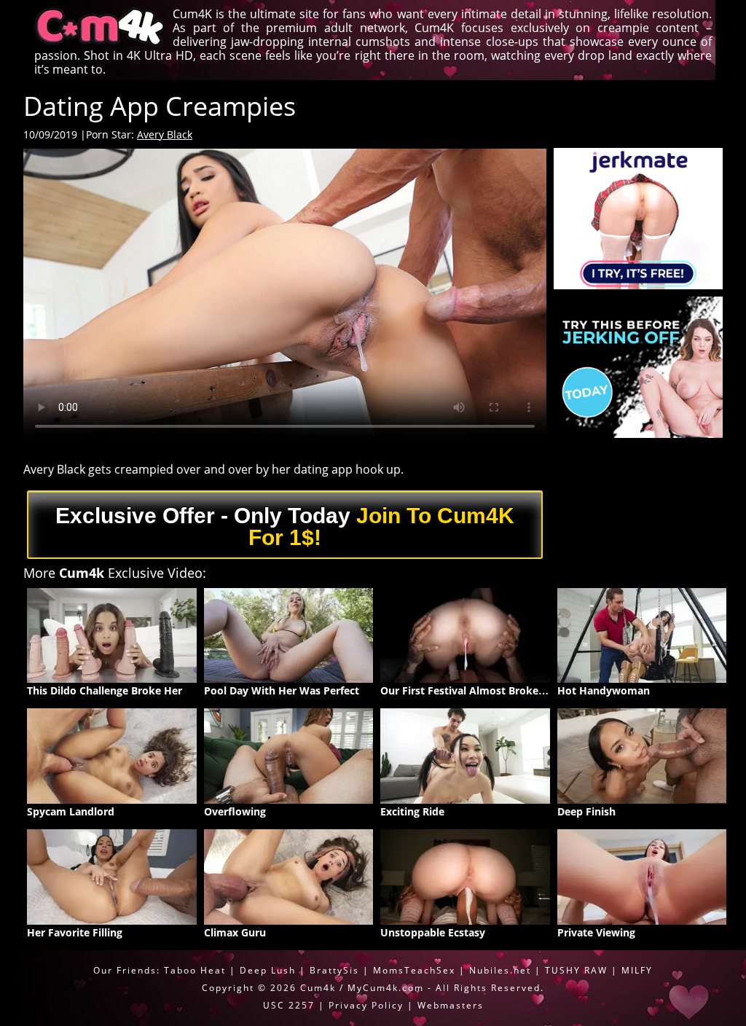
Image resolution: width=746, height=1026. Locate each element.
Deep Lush (268, 970)
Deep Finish (586, 811)
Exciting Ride (412, 811)
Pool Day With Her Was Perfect (281, 690)
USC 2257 (289, 1005)
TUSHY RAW (578, 970)
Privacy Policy (366, 1005)
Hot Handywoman (603, 690)
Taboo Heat (195, 970)
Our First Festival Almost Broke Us (467, 690)
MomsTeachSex (414, 970)
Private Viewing (596, 932)
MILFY (637, 970)
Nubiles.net (500, 970)
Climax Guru (235, 932)
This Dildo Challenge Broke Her (104, 690)
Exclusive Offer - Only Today (284, 526)
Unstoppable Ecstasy (432, 932)
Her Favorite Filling (74, 932)
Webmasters (450, 1005)
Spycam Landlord (70, 811)
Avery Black (164, 134)
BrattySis (334, 970)
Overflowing (235, 811)
